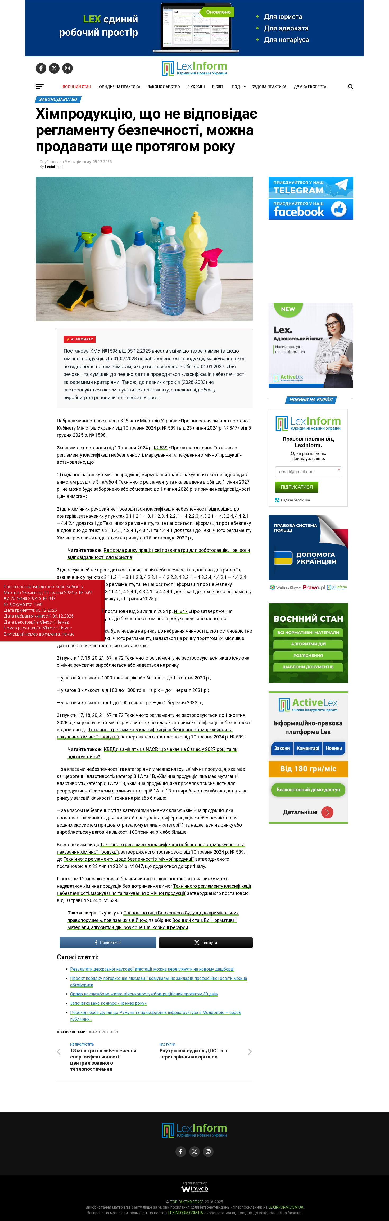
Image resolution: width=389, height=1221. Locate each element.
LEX (115, 1032)
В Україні (196, 87)
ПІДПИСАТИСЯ (297, 487)
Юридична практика (119, 87)
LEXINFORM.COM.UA (286, 1207)
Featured (99, 1032)
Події (237, 87)
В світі (218, 87)
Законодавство (164, 87)
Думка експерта (310, 87)
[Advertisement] (311, 262)
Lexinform (54, 167)
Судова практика (268, 87)
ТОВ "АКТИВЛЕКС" (186, 1202)
